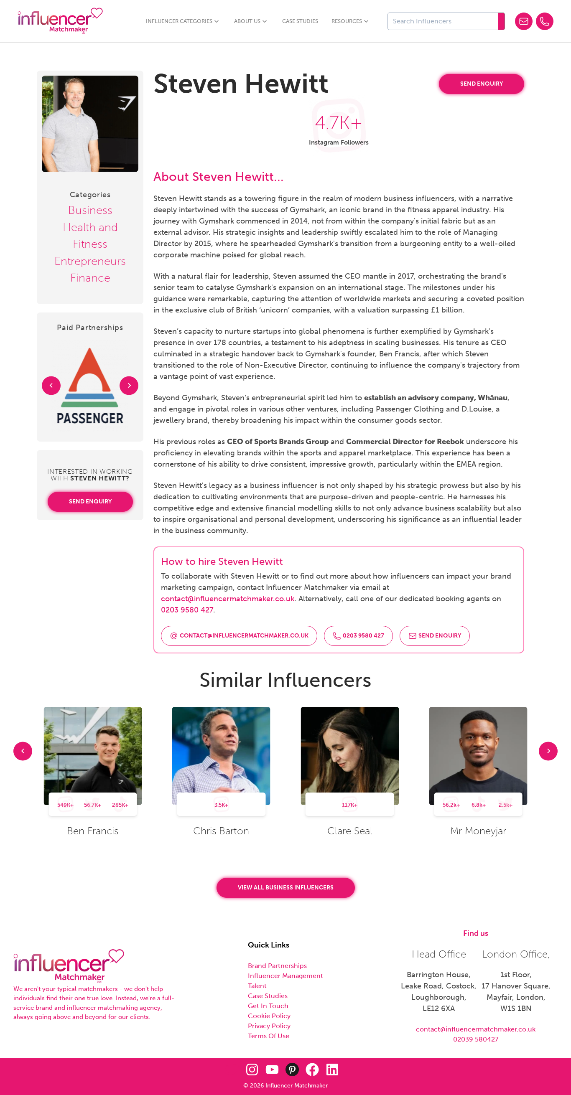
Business (90, 210)
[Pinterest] (292, 1069)
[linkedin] (332, 1069)
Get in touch (268, 1006)
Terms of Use (268, 1036)
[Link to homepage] (60, 21)
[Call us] (544, 21)
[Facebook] (312, 1069)
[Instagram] (252, 1069)
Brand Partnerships (277, 966)
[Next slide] (129, 385)
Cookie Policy (269, 1016)
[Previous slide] (51, 385)
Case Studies (300, 21)
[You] (272, 1069)
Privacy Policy (269, 1026)
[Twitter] (232, 1069)
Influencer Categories (179, 21)
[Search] (501, 21)
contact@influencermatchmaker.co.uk (227, 598)
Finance (90, 278)
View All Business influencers (286, 887)
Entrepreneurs (90, 261)
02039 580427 (475, 1039)
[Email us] (524, 21)
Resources (346, 21)
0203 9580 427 (187, 610)
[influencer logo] (68, 966)
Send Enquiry (90, 501)
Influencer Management (285, 976)
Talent (257, 986)
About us (247, 21)
